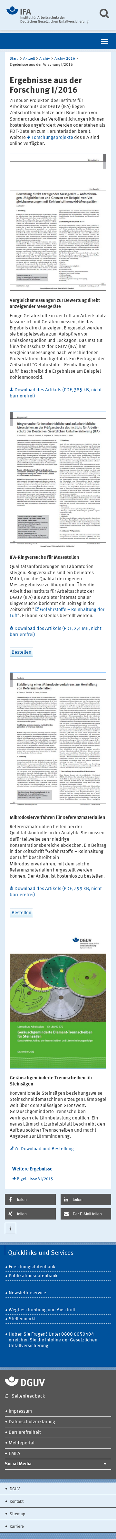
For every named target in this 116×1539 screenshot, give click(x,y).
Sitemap (17, 1514)
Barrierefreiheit (25, 1432)
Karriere (16, 1527)
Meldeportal (21, 1443)
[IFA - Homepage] (47, 14)
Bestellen (21, 652)
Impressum (20, 1411)
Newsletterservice (27, 1293)
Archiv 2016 (64, 59)
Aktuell (29, 59)
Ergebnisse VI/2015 (35, 1179)
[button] (30, 1199)
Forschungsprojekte (52, 137)
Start (14, 59)
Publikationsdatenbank (33, 1276)
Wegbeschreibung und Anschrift (42, 1310)
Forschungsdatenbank (32, 1267)
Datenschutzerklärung (32, 1422)
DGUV (14, 1489)
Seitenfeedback (28, 1396)
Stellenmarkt (22, 1319)
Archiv (44, 59)
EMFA (14, 1453)
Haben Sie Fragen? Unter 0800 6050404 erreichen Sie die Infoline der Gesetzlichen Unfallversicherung (53, 1340)
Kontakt (16, 1502)
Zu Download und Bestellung (44, 1149)
